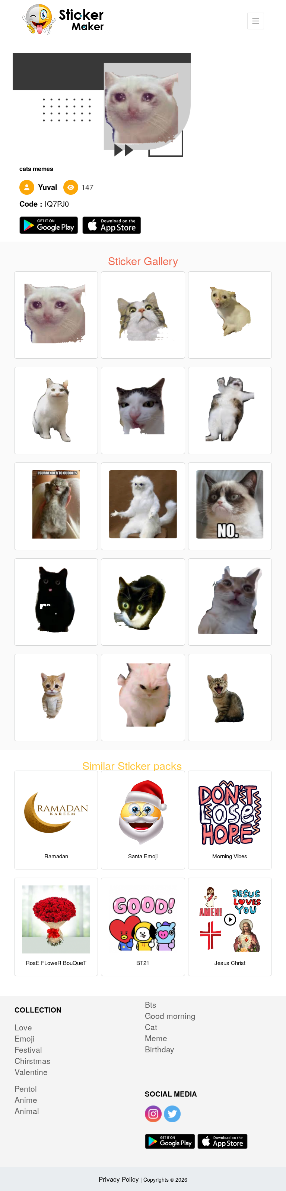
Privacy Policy (119, 1179)
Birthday (159, 1049)
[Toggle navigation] (255, 21)
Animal (27, 1110)
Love (23, 1027)
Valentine (31, 1071)
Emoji (25, 1038)
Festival (28, 1049)
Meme (156, 1037)
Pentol (26, 1088)
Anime (26, 1099)
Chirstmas (33, 1060)
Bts (150, 1004)
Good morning (170, 1015)
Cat (151, 1026)
